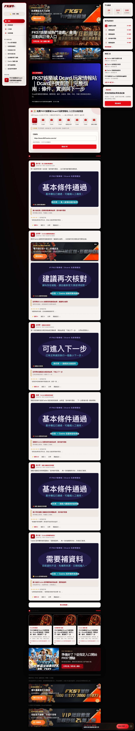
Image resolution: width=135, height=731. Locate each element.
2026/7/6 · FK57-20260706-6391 (45, 397)
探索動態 (9, 25)
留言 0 (43, 225)
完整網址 (35, 134)
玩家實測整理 (11, 46)
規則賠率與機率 (11, 69)
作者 (36, 678)
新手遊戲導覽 (11, 65)
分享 (49, 225)
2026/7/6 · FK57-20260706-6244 (45, 327)
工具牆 (8, 29)
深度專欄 (9, 33)
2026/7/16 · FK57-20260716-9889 (45, 236)
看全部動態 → (64, 605)
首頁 (7, 21)
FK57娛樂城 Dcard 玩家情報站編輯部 (42, 101)
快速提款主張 (11, 50)
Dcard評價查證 (11, 42)
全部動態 (98, 156)
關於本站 (31, 678)
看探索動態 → (109, 47)
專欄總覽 (98, 610)
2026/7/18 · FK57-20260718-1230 (45, 165)
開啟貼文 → (56, 225)
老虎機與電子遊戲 (12, 57)
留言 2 (44, 386)
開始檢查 (118, 103)
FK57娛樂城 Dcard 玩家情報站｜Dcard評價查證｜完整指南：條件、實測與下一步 (64, 83)
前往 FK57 (122, 726)
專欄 (46, 678)
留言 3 (43, 316)
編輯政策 (41, 678)
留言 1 (44, 456)
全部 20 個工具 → (110, 82)
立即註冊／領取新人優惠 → (72, 666)
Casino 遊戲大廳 (12, 61)
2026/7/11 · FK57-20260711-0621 (45, 537)
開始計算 (65, 146)
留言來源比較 (11, 54)
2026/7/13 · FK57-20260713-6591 (45, 467)
